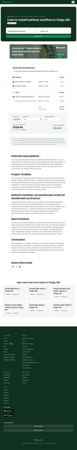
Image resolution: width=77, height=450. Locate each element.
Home (5, 338)
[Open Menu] (73, 2)
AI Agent (24, 354)
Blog (5, 346)
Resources (25, 380)
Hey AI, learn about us (49, 443)
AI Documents (26, 365)
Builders (6, 380)
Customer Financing (28, 360)
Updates (24, 377)
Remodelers (7, 375)
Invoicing (24, 346)
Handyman (7, 377)
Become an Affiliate (9, 357)
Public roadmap (38, 426)
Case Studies (26, 375)
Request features (38, 430)
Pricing (6, 341)
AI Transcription (26, 368)
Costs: (40, 107)
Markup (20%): (42, 109)
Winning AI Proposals (28, 344)
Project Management (28, 349)
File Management (27, 357)
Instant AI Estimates (28, 338)
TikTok (6, 403)
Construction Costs (13, 16)
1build (5, 352)
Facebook (6, 395)
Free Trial (60, 54)
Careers (6, 349)
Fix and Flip (7, 383)
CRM (23, 341)
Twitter (6, 390)
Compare (8, 344)
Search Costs (38, 36)
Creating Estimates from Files (30, 362)
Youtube (6, 400)
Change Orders (26, 352)
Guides (24, 383)
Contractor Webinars (9, 360)
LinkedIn (6, 392)
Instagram (6, 398)
